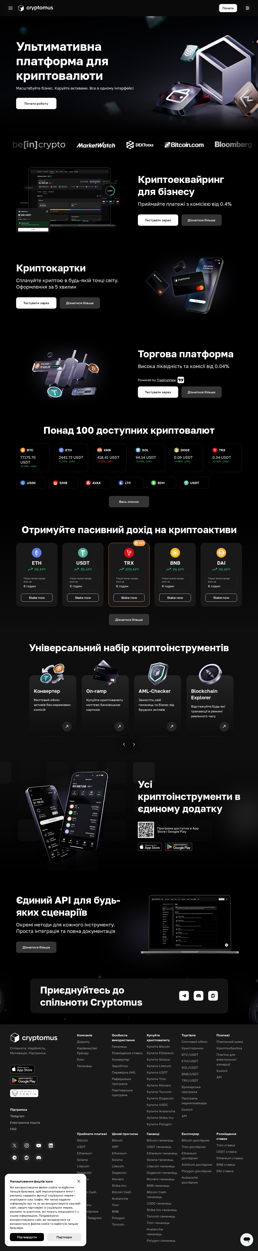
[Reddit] (26, 1157)
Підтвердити (27, 1237)
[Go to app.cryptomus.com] (35, 8)
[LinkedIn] (50, 1145)
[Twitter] (14, 1145)
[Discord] (38, 1157)
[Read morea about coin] (54, 145)
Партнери (64, 1237)
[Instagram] (26, 1145)
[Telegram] (14, 1157)
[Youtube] (38, 1145)
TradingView (166, 380)
